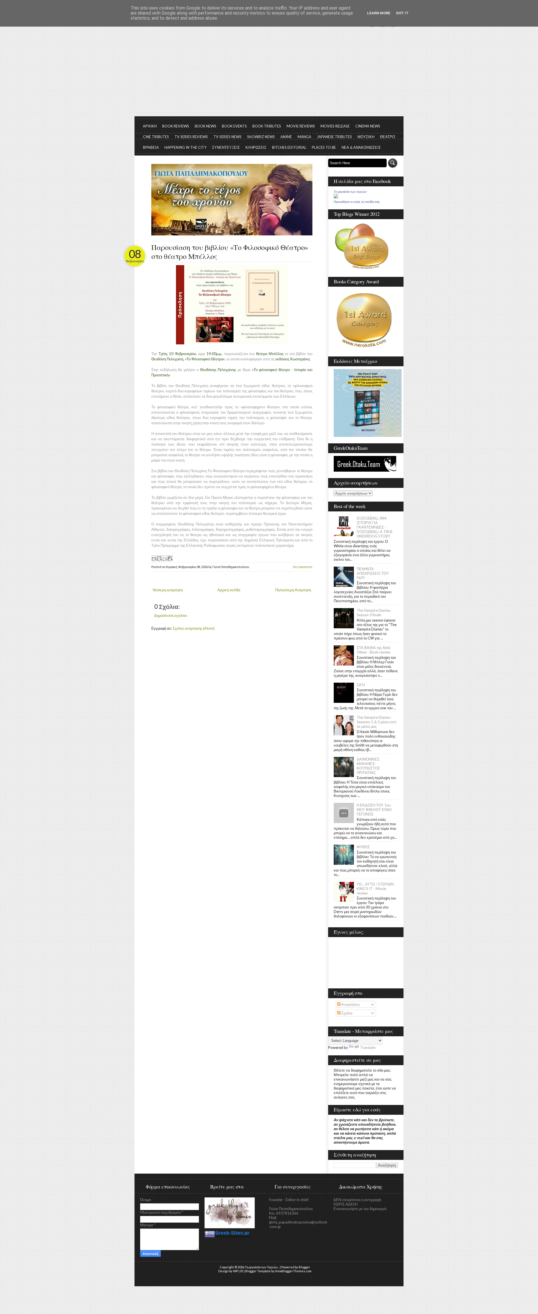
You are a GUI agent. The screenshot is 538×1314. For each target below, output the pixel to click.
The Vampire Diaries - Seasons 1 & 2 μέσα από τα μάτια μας (376, 722)
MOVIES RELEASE (335, 126)
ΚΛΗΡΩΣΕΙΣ (255, 147)
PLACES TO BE (324, 147)
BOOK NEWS (205, 126)
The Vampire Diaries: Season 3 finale (374, 612)
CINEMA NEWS (367, 126)
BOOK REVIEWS (175, 126)
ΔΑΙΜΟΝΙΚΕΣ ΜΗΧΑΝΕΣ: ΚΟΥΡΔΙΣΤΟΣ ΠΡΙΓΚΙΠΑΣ (368, 766)
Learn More (378, 13)
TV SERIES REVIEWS (191, 137)
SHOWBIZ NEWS (261, 137)
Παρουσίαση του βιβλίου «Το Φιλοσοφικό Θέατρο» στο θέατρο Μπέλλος (229, 252)
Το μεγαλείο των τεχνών (350, 191)
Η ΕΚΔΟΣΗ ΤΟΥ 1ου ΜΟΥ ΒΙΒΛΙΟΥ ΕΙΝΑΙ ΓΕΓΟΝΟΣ (374, 809)
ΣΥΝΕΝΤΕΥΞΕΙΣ (226, 147)
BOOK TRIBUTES (266, 126)
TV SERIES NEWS (228, 137)
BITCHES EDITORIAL (289, 147)
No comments (302, 567)
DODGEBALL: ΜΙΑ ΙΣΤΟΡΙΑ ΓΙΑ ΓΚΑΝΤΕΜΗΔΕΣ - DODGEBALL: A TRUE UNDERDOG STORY (375, 527)
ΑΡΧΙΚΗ (150, 126)
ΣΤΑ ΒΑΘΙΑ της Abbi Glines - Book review (373, 649)
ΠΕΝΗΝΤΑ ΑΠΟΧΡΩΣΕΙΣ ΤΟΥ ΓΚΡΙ (373, 573)
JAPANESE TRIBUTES (334, 137)
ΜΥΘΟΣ (363, 847)
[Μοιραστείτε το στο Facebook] (170, 558)
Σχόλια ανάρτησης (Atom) (194, 628)
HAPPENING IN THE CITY (185, 147)
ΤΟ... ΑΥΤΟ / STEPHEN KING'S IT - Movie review (375, 888)
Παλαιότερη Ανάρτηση (293, 590)
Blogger (304, 1267)
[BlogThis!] (159, 558)
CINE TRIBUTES (156, 137)
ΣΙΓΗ (361, 685)
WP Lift (238, 1271)
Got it (402, 13)
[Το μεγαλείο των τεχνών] (336, 197)
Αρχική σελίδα (228, 590)
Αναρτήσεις (350, 1004)
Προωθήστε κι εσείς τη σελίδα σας (357, 201)
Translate (367, 1047)
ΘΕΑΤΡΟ (387, 137)
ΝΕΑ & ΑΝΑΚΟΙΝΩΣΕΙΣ (361, 147)
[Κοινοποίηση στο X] (164, 558)
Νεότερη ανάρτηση (168, 590)
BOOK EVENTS (234, 126)
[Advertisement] (269, 74)
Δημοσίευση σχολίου (170, 615)
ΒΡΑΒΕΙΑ (151, 147)
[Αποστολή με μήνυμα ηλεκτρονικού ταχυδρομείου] (154, 558)
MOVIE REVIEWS (301, 126)
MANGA (304, 137)
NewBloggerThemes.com (293, 1271)
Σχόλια (346, 1013)
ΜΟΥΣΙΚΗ (366, 137)
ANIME (286, 137)
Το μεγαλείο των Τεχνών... (262, 1267)
